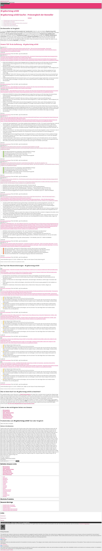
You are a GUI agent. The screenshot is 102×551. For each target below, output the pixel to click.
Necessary (4, 539)
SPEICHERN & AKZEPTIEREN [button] (6, 550)
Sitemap (2, 520)
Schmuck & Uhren (7, 491)
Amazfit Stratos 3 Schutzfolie (9, 506)
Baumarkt (5, 478)
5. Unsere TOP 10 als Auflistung (9, 24)
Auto (4, 476)
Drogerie (5, 480)
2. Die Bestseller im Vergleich (9, 21)
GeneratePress (26, 522)
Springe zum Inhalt (4, 1)
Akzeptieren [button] (81, 523)
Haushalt (5, 486)
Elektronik (5, 482)
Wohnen (5, 496)
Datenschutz (3, 518)
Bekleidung (5, 479)
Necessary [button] (2, 538)
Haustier (5, 487)
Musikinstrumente (7, 489)
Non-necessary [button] (3, 544)
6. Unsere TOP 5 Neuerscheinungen (10, 25)
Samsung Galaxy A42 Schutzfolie (10, 510)
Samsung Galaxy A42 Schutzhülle (10, 509)
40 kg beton (3, 459)
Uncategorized (6, 495)
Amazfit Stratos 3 (6, 507)
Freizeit (4, 483)
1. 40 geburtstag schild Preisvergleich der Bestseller (13, 20)
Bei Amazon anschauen (5, 53)
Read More (87, 523)
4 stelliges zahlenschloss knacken (7, 458)
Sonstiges (5, 493)
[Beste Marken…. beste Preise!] (7, 2)
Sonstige (5, 492)
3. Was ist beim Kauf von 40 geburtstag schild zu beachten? (15, 23)
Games (4, 484)
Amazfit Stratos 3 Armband (9, 505)
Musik (4, 488)
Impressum (2, 515)
